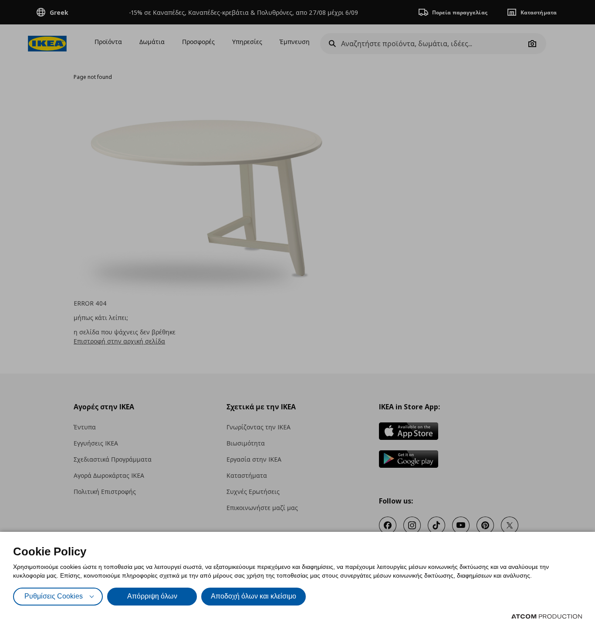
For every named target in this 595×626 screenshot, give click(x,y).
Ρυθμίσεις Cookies (53, 596)
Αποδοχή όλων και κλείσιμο (253, 596)
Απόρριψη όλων (152, 596)
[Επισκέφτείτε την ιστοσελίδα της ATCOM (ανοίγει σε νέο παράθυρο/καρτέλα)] (546, 616)
